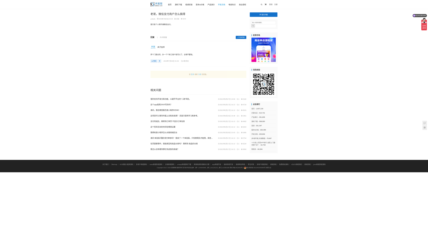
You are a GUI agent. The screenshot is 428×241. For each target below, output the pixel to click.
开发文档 (221, 5)
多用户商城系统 (262, 164)
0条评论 (186, 61)
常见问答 (251, 164)
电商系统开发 (228, 164)
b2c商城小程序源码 (126, 164)
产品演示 (211, 5)
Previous (247, 49)
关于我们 (105, 164)
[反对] (159, 61)
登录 (271, 4)
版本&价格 (200, 5)
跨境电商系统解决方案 (201, 164)
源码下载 (178, 5)
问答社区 (254, 113)
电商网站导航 (240, 164)
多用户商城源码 (141, 164)
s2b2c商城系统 (296, 164)
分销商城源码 (169, 164)
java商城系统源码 (319, 164)
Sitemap (114, 164)
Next (279, 49)
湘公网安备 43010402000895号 (255, 167)
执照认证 (268, 167)
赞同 (154, 61)
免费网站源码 (284, 164)
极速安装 (188, 5)
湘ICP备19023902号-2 (237, 167)
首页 (170, 5)
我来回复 (242, 37)
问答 (177, 19)
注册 (276, 4)
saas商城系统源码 (156, 164)
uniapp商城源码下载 (184, 164)
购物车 (253, 149)
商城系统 (273, 164)
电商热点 (232, 5)
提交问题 (264, 15)
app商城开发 (216, 164)
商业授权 (242, 5)
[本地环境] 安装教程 (258, 138)
